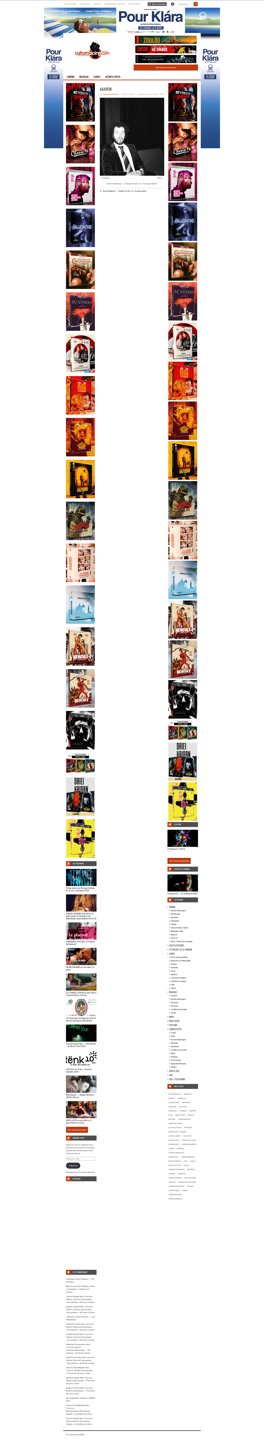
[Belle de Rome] (182, 359)
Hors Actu (174, 1005)
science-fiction (174, 1165)
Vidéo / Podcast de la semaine (181, 941)
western (171, 1119)
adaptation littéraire (177, 1132)
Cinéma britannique (176, 1169)
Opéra (173, 1053)
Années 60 (181, 1098)
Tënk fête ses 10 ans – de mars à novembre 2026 (79, 1070)
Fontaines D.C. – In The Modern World (182, 893)
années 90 (187, 1094)
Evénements (175, 920)
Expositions (175, 1046)
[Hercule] (182, 678)
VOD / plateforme (177, 1079)
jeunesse (182, 1111)
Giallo (193, 1161)
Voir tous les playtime (179, 861)
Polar (172, 984)
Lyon (185, 1161)
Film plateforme (176, 945)
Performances (176, 1060)
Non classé (174, 1021)
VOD (171, 1075)
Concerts (174, 995)
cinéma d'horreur (189, 1144)
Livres (97, 77)
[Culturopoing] (92, 63)
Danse (173, 1036)
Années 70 (181, 1174)
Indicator (187, 1136)
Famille (191, 1115)
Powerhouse (173, 1144)
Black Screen (71, 1286)
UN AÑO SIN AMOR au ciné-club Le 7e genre (80, 968)
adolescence (173, 1140)
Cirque (173, 1032)
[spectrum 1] (182, 820)
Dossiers (174, 963)
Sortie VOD (174, 1071)
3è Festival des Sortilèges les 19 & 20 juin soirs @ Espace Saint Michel (81, 1019)
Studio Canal (173, 1102)
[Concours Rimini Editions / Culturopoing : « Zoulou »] (166, 40)
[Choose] (182, 160)
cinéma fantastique (176, 1186)
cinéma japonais (175, 1178)
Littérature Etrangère (178, 977)
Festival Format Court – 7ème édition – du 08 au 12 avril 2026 (81, 1045)
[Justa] (132, 20)
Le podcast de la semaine (180, 949)
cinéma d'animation (176, 1153)
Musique (84, 77)
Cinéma (71, 77)
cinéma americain (175, 1199)
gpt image (70, 1398)
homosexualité (174, 1094)
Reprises (174, 934)
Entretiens (174, 917)
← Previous (105, 178)
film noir (182, 1107)
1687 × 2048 (158, 94)
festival (190, 1186)
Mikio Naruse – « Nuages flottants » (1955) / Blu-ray (80, 1096)
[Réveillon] (182, 121)
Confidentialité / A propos (114, 4)
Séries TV (174, 937)
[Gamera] (182, 519)
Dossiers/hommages (178, 998)
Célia (68, 1279)
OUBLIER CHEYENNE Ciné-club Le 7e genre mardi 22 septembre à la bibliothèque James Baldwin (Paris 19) (81, 916)
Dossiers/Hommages (178, 910)
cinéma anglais (184, 1119)
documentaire (190, 1178)
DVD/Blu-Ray (175, 913)
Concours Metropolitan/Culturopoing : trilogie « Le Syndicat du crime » (79, 1411)
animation (186, 1102)
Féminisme (172, 1107)
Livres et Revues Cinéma (179, 927)
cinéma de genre (175, 1123)
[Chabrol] (182, 558)
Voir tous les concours (166, 67)
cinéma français (175, 1194)
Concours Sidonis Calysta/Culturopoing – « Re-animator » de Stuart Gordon (80, 1299)
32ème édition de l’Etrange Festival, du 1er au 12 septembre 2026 (80, 889)
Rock (170, 1115)
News (171, 1016)
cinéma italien (174, 1190)
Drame (185, 1190)
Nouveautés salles (177, 931)
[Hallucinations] (182, 240)
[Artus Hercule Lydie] (182, 638)
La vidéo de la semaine (179, 1009)
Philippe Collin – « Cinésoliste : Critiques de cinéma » (81, 1289)
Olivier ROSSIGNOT (111, 94)
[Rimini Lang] (182, 740)
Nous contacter (134, 4)
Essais (173, 970)
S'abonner (73, 1165)
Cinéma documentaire (187, 1182)
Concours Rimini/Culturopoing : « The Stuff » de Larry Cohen (80, 1380)
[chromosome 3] (182, 280)
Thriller (171, 1182)
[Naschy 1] (182, 399)
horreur (180, 1148)
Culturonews (85, 4)
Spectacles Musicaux (178, 1063)
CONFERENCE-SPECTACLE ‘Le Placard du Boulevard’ (80, 942)
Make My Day (180, 1115)
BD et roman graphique (179, 957)
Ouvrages (174, 1056)
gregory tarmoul (73, 1306)
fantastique (173, 1157)
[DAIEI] (182, 780)
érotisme (188, 1127)
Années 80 (191, 1169)
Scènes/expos (112, 77)
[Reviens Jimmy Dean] (182, 200)
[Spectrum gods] (182, 598)
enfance (171, 1098)
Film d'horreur (174, 1161)
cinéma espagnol (188, 1157)
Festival (173, 924)
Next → (161, 178)
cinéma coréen (174, 1136)
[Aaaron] (132, 175)
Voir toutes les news (77, 1130)
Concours (97, 4)
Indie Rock (172, 1111)
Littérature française (178, 981)
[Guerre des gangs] (182, 479)
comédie (171, 1174)
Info (172, 4)
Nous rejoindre (159, 4)
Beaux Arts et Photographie (181, 960)
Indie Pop (192, 1111)
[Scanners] (182, 320)
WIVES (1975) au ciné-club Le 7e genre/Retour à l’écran (78, 1121)
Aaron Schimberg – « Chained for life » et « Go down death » (132, 183)
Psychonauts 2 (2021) (176, 848)
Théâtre (173, 1066)
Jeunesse (174, 974)
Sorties (173, 987)
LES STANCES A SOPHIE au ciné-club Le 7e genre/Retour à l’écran (81, 994)
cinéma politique (189, 1140)
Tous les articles (70, 4)
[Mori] (182, 718)
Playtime (173, 1025)
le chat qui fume (175, 1127)
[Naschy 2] (182, 439)
